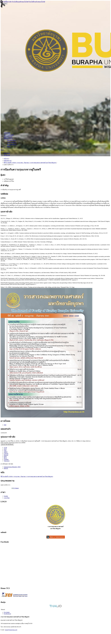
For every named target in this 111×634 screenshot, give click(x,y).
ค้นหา (2, 150)
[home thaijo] (55, 606)
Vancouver (6, 461)
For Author (7, 612)
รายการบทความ (12, 142)
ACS (5, 449)
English (6, 496)
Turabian (6, 459)
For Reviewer (7, 613)
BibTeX (6, 468)
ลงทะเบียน (7, 153)
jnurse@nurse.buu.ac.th (11, 630)
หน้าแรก (6, 158)
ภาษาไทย (6, 498)
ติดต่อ (8, 146)
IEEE (5, 456)
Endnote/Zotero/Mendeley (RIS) (12, 467)
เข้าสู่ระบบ (7, 155)
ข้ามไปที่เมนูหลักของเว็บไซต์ (20, 1)
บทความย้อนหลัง (9, 135)
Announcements (8, 136)
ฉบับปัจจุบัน (7, 133)
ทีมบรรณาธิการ (11, 144)
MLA (5, 458)
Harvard (6, 455)
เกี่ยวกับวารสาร (8, 138)
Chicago (6, 453)
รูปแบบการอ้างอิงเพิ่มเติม (7, 444)
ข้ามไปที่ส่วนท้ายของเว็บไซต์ (37, 1)
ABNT (6, 452)
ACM (5, 447)
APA (5, 450)
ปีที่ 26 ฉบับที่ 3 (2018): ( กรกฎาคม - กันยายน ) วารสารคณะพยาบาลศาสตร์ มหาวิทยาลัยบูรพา (30, 162)
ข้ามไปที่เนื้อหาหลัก (6, 1)
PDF (5, 425)
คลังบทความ (8, 160)
